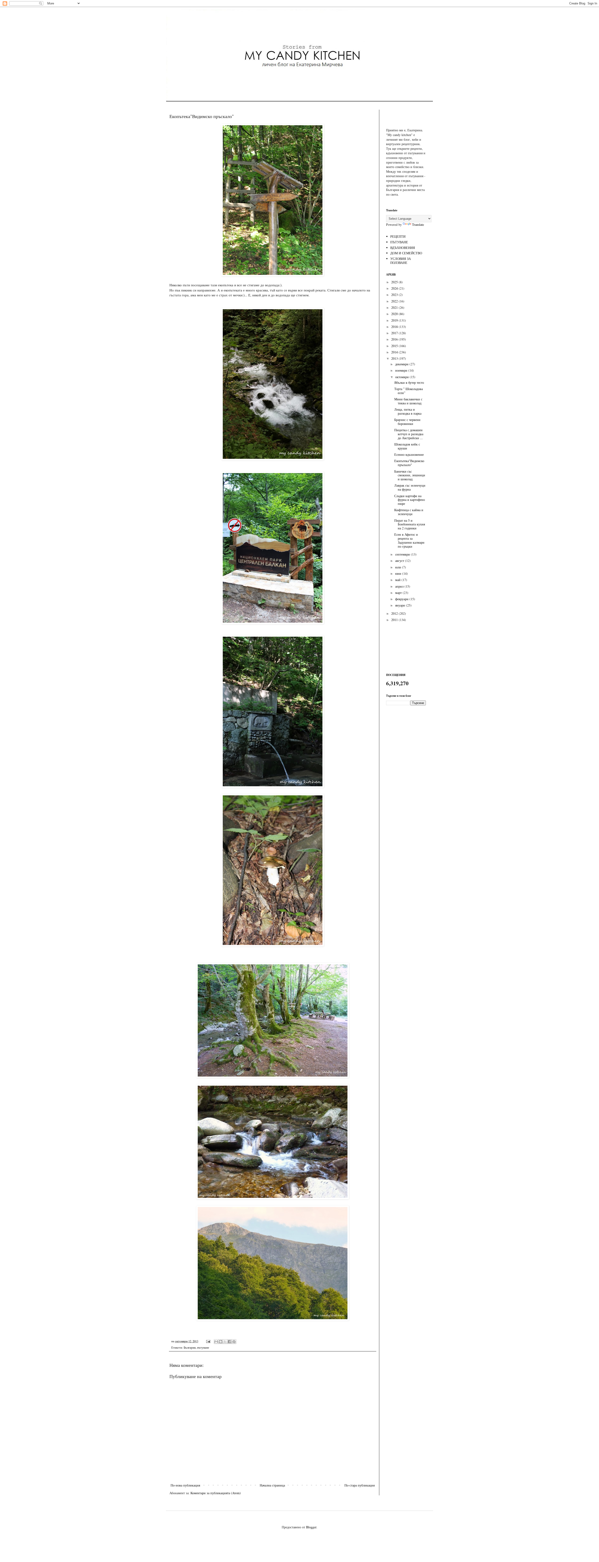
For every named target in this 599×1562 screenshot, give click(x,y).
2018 (395, 326)
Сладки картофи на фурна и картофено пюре (409, 500)
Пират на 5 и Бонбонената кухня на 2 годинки (409, 524)
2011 (395, 620)
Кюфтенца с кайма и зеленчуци (408, 512)
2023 (395, 294)
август (400, 560)
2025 (395, 282)
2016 (395, 339)
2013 (395, 358)
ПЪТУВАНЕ (399, 242)
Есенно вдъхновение (409, 454)
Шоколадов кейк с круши (407, 446)
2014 (395, 352)
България (190, 1348)
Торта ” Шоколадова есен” (408, 391)
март (399, 592)
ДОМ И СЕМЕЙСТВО (406, 253)
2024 (395, 288)
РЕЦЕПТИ (397, 236)
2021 (395, 307)
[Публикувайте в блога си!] (220, 1341)
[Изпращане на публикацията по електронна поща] (208, 1341)
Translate (418, 224)
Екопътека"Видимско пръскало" (409, 463)
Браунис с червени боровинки (407, 421)
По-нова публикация (185, 1485)
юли (398, 567)
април (400, 586)
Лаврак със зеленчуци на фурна (409, 487)
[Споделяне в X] (225, 1341)
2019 (395, 320)
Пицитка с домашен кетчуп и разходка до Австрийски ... (408, 434)
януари (400, 605)
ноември (401, 370)
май (398, 580)
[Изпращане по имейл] (216, 1341)
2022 (395, 301)
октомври (402, 377)
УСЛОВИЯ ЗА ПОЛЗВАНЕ (400, 260)
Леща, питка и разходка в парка (407, 411)
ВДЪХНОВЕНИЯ (402, 247)
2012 (395, 613)
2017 (395, 333)
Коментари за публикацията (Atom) (215, 1493)
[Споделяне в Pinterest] (234, 1341)
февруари (402, 599)
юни (398, 573)
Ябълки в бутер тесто (409, 382)
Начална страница (272, 1485)
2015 (395, 346)
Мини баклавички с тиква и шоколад (408, 401)
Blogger (311, 1527)
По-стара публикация (359, 1485)
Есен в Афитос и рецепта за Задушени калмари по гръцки (409, 540)
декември (402, 364)
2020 (395, 314)
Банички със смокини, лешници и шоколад (409, 475)
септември (403, 554)
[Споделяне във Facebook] (229, 1341)
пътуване (203, 1348)
